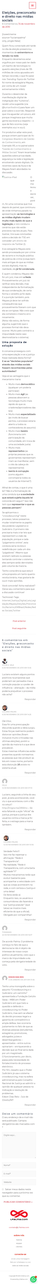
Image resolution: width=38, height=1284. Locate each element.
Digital (22, 600)
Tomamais (7, 932)
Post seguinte (19, 628)
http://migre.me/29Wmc (15, 808)
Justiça (15, 600)
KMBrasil (19, 607)
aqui (15, 127)
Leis (29, 600)
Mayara (12, 604)
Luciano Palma (9, 712)
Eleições (21, 604)
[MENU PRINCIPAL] (32, 5)
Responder (30, 699)
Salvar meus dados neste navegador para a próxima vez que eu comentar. (17, 1192)
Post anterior (19, 621)
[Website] (19, 1182)
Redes (28, 607)
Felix (4, 785)
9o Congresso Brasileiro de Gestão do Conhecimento (18, 139)
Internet (6, 600)
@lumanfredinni (10, 107)
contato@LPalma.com (19, 1227)
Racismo (9, 607)
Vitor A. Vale (8, 665)
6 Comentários (9, 24)
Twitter (16, 610)
